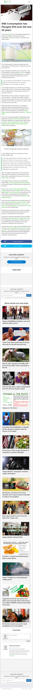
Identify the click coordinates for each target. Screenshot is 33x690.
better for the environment (12, 192)
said (21, 72)
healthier (18, 190)
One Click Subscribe (16, 262)
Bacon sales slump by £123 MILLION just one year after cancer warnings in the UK (15, 365)
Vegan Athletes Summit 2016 (12, 537)
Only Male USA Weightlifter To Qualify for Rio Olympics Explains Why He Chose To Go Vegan (15, 429)
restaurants (14, 205)
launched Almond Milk (18, 118)
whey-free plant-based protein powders (19, 182)
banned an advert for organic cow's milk (19, 218)
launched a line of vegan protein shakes (12, 122)
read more (11, 655)
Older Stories (24, 688)
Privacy (30, 688)
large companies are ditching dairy (16, 202)
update (8, 34)
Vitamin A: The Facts (9, 408)
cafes (18, 205)
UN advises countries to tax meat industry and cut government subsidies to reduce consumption (16, 495)
